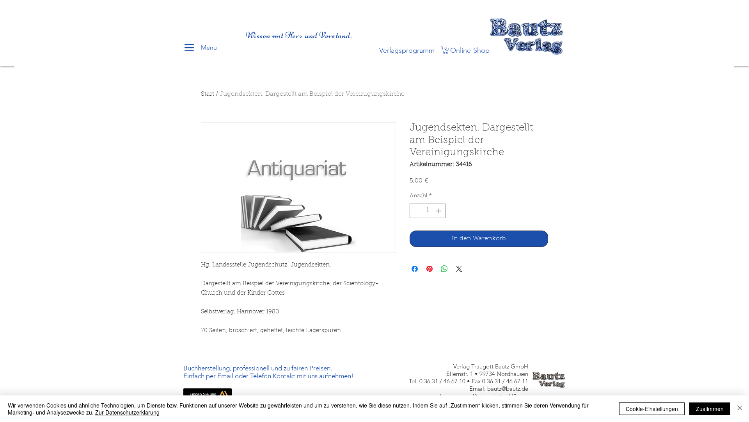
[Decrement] (416, 211)
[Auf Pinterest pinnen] (429, 269)
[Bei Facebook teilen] (414, 269)
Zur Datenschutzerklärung (127, 412)
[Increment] (439, 211)
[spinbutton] (428, 211)
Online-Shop (470, 50)
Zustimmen (710, 409)
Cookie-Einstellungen (652, 409)
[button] (445, 50)
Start (207, 94)
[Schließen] (739, 409)
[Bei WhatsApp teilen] (444, 269)
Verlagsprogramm (407, 50)
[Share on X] (459, 269)
